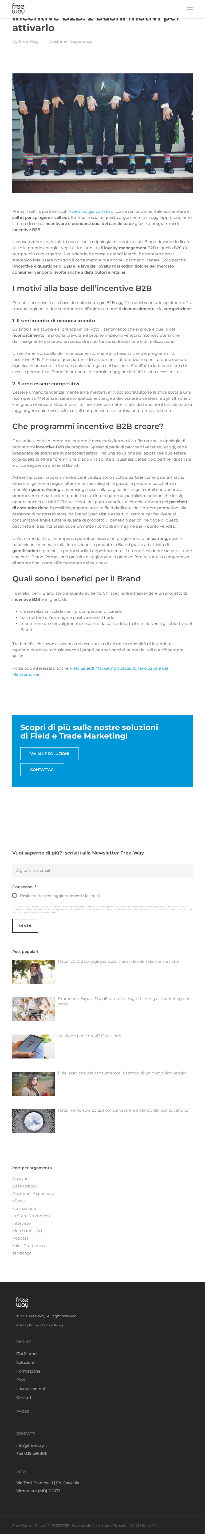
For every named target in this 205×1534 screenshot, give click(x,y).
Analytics (21, 1178)
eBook (18, 1200)
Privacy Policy (27, 1325)
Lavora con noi (30, 1388)
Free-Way (28, 41)
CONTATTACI (42, 769)
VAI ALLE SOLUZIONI (49, 753)
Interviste (21, 1223)
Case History (24, 1186)
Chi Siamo (26, 1353)
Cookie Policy (53, 1325)
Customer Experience (70, 41)
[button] (190, 9)
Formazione (24, 1208)
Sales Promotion (28, 1245)
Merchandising (27, 1230)
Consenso (24, 886)
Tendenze (21, 1253)
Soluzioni (25, 1362)
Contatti (24, 1397)
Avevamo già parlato (89, 211)
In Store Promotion (31, 1215)
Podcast (20, 1238)
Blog (20, 1379)
